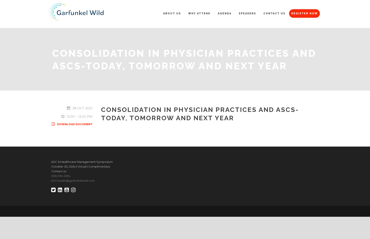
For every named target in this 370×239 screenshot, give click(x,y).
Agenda (224, 13)
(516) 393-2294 (60, 176)
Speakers (247, 13)
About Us (172, 13)
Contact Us (274, 13)
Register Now (304, 13)
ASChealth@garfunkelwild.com (73, 180)
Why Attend (199, 13)
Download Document (74, 124)
